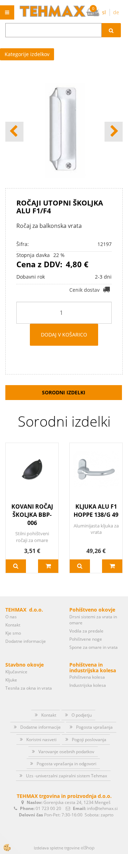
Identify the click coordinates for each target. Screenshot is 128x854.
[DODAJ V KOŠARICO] (48, 566)
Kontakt (12, 625)
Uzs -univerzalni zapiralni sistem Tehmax (66, 776)
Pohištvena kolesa (87, 677)
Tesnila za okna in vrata (28, 688)
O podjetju (81, 715)
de (116, 12)
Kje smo (13, 633)
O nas (11, 617)
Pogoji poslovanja (89, 740)
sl (104, 12)
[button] (114, 132)
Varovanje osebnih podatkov (66, 752)
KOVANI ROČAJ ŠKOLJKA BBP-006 (32, 515)
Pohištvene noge (85, 639)
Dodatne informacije (25, 641)
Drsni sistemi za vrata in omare (93, 620)
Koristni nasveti (41, 740)
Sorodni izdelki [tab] (63, 392)
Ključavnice (16, 672)
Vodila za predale (86, 631)
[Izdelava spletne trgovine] (88, 847)
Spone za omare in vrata (93, 647)
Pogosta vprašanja (94, 727)
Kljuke (11, 680)
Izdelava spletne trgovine (57, 847)
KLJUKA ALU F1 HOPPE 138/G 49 (96, 511)
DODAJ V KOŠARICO (64, 334)
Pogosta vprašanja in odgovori (66, 764)
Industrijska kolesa (87, 685)
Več (16, 566)
